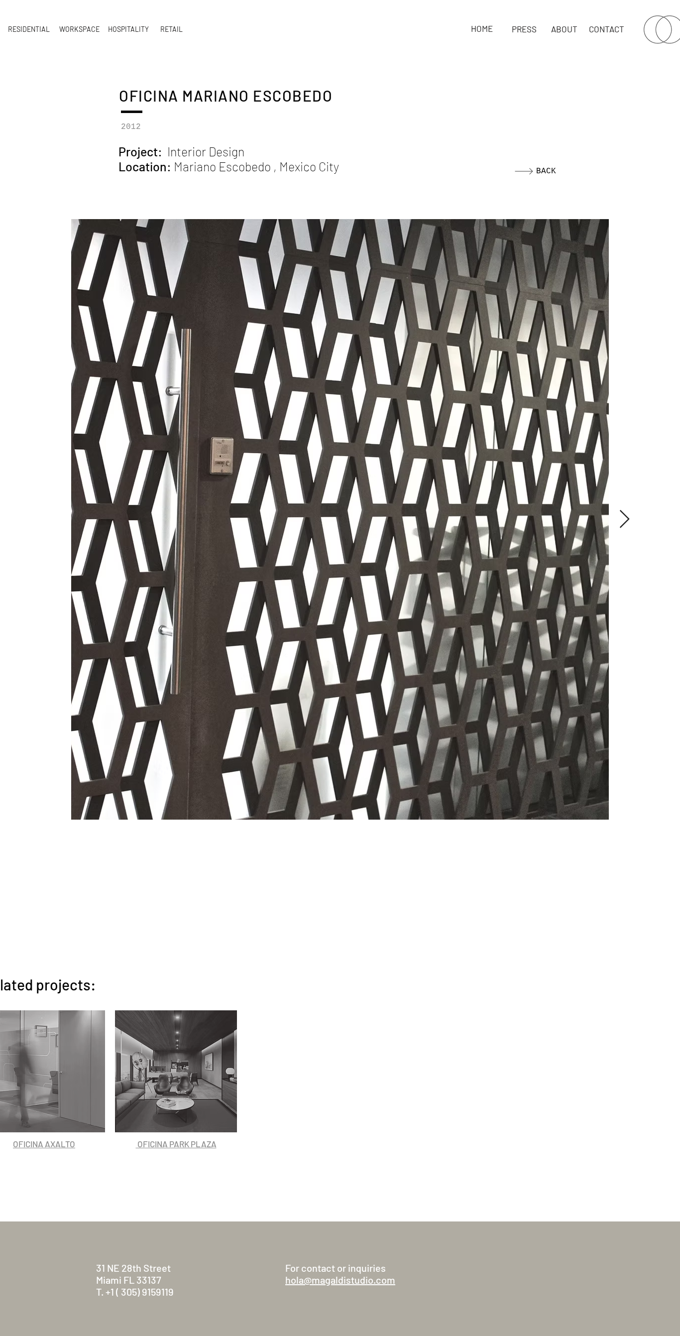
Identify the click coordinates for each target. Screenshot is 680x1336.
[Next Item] (624, 519)
